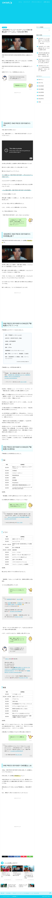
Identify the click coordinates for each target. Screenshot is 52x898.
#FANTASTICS (8, 670)
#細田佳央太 (14, 669)
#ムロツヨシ (22, 374)
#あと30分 (19, 599)
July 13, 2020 (23, 381)
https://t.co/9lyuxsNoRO (13, 517)
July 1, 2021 (20, 522)
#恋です (7, 658)
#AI (19, 517)
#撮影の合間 (17, 667)
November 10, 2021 (23, 677)
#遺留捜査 (9, 599)
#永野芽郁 (27, 374)
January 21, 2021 (19, 616)
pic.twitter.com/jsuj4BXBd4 (16, 611)
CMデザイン (41, 79)
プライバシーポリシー (37, 2)
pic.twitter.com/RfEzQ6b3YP (17, 751)
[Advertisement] (26, 15)
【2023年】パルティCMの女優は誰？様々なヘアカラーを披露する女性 (44, 48)
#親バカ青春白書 (15, 374)
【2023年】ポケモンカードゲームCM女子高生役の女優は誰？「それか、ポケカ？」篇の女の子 (44, 68)
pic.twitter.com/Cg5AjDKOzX (11, 378)
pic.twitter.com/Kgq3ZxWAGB (15, 672)
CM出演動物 (41, 89)
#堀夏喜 (23, 669)
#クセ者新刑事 (18, 604)
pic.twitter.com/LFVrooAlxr (10, 518)
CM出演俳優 (4, 27)
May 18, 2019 (19, 754)
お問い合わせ (47, 2)
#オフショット (9, 669)
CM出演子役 (41, 98)
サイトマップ (27, 2)
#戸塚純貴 (10, 374)
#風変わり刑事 (11, 604)
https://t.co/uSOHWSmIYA (14, 376)
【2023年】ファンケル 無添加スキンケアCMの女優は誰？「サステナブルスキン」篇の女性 (44, 41)
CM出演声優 (41, 92)
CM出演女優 (41, 95)
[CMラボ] (7, 4)
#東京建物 (22, 517)
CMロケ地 (40, 82)
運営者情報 (14, 896)
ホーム (20, 2)
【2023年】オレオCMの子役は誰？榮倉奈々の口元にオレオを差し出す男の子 (44, 61)
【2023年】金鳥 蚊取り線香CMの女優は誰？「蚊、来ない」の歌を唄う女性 (43, 54)
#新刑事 (9, 602)
